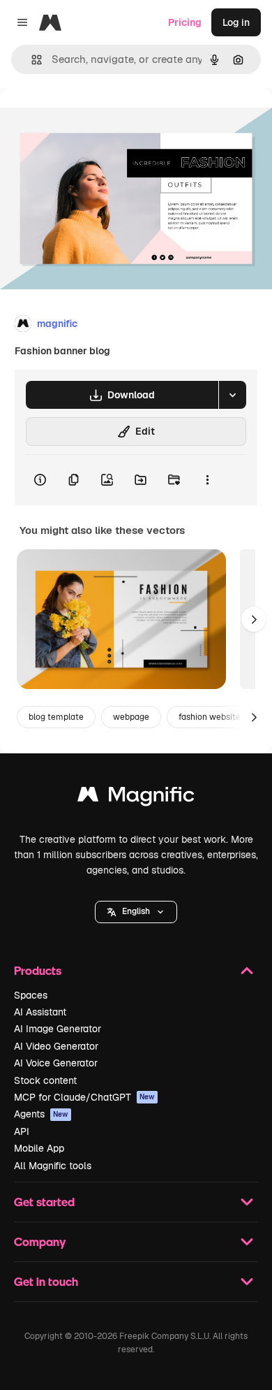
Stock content (45, 1080)
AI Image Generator (57, 1028)
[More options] (207, 480)
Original (89, 119)
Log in (236, 22)
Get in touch (46, 1281)
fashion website (210, 717)
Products (37, 970)
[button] (136, 912)
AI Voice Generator (56, 1063)
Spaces (30, 995)
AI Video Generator (56, 1046)
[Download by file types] (232, 395)
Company (40, 1241)
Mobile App (39, 1148)
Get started (44, 1201)
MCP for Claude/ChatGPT (84, 1097)
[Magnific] (136, 798)
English (136, 911)
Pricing (185, 22)
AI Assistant (40, 1012)
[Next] (253, 619)
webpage (131, 717)
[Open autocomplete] (31, 60)
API (21, 1131)
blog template (56, 717)
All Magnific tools (52, 1165)
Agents (41, 1114)
